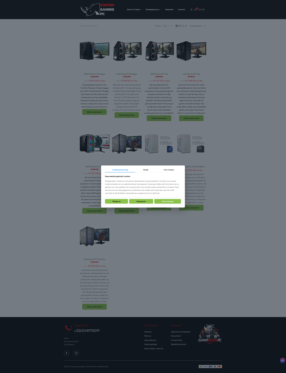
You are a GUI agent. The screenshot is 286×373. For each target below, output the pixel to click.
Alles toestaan (168, 201)
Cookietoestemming (120, 170)
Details (145, 170)
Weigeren (116, 201)
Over (169, 170)
